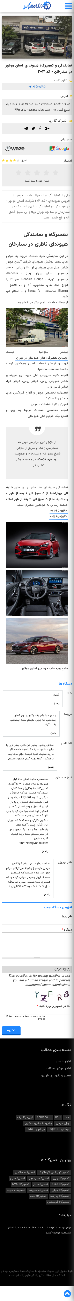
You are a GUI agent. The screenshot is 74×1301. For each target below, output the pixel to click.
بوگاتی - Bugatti (59, 1129)
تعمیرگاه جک (38, 1196)
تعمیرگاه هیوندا (38, 1190)
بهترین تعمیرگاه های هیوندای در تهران (41, 358)
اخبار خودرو (63, 1061)
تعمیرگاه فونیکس (58, 1202)
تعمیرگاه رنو (17, 1178)
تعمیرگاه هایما (16, 1190)
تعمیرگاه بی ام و (39, 1178)
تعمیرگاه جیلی (60, 1190)
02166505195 (37, 87)
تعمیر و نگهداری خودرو (56, 1075)
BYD (58, 1117)
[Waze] (15, 148)
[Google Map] (59, 148)
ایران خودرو (62, 1123)
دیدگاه (67, 929)
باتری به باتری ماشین (38, 1123)
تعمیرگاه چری (61, 1178)
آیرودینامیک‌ (25, 1117)
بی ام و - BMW (36, 1129)
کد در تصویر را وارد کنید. (53, 1006)
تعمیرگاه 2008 (60, 1184)
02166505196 (58, 511)
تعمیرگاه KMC (20, 1184)
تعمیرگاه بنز (40, 1184)
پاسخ (56, 703)
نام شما (67, 916)
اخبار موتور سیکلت (58, 1068)
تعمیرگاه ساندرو (25, 1172)
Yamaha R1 (44, 1117)
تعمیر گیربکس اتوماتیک (54, 1172)
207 (67, 1117)
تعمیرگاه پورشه (59, 1196)
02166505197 (58, 517)
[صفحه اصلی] (37, 5)
